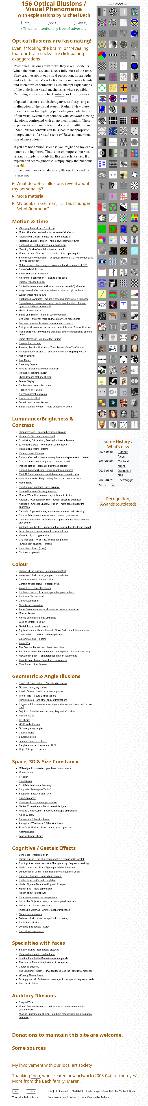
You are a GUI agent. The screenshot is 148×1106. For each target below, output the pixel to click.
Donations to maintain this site (50, 1034)
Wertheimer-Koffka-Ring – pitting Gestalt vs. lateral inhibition (50, 478)
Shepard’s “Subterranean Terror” (35, 793)
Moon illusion (26, 772)
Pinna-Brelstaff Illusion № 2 (33, 273)
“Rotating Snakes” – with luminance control (41, 249)
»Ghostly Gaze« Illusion (31, 975)
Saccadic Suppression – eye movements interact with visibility (51, 511)
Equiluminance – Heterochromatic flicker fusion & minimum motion (54, 630)
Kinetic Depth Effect (29, 398)
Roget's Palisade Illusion (32, 282)
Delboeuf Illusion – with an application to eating (43, 918)
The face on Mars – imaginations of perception (43, 962)
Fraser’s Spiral (26, 715)
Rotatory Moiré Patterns (31, 453)
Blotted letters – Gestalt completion (37, 880)
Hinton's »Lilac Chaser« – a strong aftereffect (42, 571)
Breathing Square (28, 364)
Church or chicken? (29, 966)
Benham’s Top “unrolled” (31, 596)
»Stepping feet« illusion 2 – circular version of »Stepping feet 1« (52, 351)
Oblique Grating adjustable (33, 687)
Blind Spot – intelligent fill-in (33, 854)
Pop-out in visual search (31, 931)
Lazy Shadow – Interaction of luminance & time (43, 531)
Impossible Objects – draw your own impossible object (47, 901)
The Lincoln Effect (28, 983)
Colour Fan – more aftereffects (35, 588)
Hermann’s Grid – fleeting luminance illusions (42, 432)
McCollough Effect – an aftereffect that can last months (48, 655)
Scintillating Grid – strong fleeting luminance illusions (46, 440)
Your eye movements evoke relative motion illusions (46, 323)
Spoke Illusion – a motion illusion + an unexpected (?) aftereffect (52, 286)
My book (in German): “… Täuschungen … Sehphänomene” (51, 206)
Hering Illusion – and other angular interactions (43, 700)
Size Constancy (27, 798)
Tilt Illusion (24, 720)
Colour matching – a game (32, 639)
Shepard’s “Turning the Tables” (35, 789)
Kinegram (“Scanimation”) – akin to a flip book (43, 277)
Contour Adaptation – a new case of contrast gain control (48, 515)
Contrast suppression (30, 552)
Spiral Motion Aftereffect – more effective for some (45, 406)
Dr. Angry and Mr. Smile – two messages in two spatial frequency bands (56, 979)
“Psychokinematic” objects (33, 394)
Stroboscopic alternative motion (35, 385)
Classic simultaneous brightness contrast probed (44, 461)
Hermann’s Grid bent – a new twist (37, 436)
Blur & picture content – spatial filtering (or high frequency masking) (54, 863)
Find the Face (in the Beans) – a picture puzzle (43, 958)
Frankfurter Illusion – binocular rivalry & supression (45, 827)
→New (25, 22)
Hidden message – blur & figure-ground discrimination (47, 867)
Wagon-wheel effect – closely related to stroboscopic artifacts (51, 290)
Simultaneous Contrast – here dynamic (39, 487)
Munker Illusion (27, 613)
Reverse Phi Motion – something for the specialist (45, 236)
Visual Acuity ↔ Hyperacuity (34, 535)
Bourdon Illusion (27, 736)
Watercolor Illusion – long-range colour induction (44, 575)
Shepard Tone (26, 1002)
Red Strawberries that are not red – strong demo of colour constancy (54, 651)
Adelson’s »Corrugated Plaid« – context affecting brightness (50, 499)
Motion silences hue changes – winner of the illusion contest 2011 (53, 265)
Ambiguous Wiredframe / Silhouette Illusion (41, 823)
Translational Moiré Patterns (33, 448)
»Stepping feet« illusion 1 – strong (37, 228)
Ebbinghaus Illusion (29, 922)
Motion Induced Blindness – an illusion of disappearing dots (50, 253)
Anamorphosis (26, 831)
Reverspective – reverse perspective (38, 802)
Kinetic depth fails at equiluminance (37, 617)
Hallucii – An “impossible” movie (35, 905)
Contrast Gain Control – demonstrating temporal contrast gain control (55, 527)
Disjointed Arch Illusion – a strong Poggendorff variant (47, 711)
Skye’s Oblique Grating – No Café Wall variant (43, 683)
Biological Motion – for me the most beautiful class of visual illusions (55, 327)
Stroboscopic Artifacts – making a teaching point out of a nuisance (53, 299)
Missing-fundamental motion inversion (38, 368)
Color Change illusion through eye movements (43, 660)
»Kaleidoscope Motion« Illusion (35, 377)
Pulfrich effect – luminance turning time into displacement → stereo (54, 457)
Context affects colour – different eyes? (39, 584)
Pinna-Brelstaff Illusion (31, 269)
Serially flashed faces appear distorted (39, 949)
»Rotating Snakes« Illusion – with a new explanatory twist (49, 240)
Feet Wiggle (125, 480)
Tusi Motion (25, 360)
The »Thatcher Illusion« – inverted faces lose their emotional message (55, 971)
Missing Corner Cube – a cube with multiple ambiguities (48, 810)
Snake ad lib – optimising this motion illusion (42, 245)
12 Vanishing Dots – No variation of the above (43, 444)
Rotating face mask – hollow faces (37, 954)
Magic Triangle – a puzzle (32, 749)
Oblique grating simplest (31, 728)
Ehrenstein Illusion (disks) (32, 548)
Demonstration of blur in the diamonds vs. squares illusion (49, 871)
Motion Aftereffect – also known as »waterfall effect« (46, 232)
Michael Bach (76, 15)
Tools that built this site (25, 1097)
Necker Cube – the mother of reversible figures (43, 806)
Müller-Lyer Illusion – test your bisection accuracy (45, 768)
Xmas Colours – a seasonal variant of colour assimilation (49, 609)
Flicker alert (22, 175)
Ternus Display (26, 381)
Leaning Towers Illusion (31, 836)
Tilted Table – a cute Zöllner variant (37, 695)
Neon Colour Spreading (31, 605)
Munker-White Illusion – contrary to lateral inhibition (45, 495)
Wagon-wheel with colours (32, 294)
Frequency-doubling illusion (33, 372)
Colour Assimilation (29, 600)
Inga (35, 1075)
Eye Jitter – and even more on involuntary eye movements (49, 318)
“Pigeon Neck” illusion (30, 389)
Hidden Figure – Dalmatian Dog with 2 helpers (43, 884)
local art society (77, 1065)
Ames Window (26, 814)
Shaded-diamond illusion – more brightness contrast (46, 470)
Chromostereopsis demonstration (36, 579)
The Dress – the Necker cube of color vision (42, 647)
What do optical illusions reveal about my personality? (50, 186)
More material (30, 196)
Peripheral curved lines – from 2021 (37, 745)
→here (59, 94)
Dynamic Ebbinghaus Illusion (34, 926)
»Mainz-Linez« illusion (30, 310)
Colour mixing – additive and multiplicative (41, 634)
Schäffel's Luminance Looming (35, 785)
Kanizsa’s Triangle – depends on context (40, 876)
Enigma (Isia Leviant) (30, 343)
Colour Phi (24, 643)
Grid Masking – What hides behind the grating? (43, 539)
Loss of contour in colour (32, 622)
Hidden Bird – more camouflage (35, 888)
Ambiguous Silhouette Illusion (34, 819)
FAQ (51, 1091)
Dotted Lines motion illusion (33, 402)
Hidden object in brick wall (32, 892)
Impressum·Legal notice (62, 1097)
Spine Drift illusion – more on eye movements (43, 314)
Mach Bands (25, 482)
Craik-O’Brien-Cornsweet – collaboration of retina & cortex (49, 474)
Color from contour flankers (33, 664)
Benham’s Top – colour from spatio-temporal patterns (46, 592)
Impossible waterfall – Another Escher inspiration (44, 910)
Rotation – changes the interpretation (38, 897)
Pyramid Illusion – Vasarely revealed (38, 491)
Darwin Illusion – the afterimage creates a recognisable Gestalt (51, 859)
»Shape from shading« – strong (35, 544)
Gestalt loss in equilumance (33, 626)
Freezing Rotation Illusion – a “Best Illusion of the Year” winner (51, 347)
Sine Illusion (25, 781)
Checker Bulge (26, 732)
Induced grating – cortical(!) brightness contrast (43, 465)
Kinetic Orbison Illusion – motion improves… (42, 691)
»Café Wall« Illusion (29, 724)
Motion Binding (26, 355)
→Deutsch (80, 22)
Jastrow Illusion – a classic (33, 741)
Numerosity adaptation (30, 914)
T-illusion (23, 776)
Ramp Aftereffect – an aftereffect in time (40, 339)
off (55, 22)
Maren (73, 1081)
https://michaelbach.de (93, 1097)
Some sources (29, 1047)
